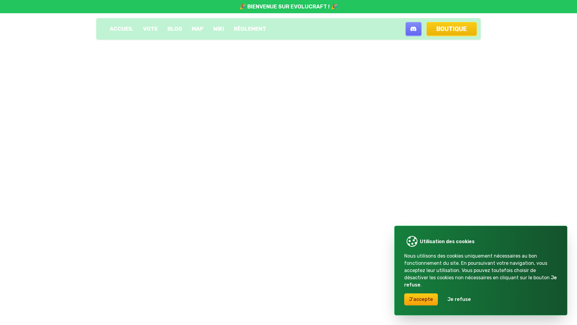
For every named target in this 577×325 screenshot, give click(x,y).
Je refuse (459, 299)
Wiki (218, 29)
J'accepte (421, 299)
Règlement (250, 29)
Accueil (121, 29)
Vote (150, 29)
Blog (174, 29)
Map (197, 29)
